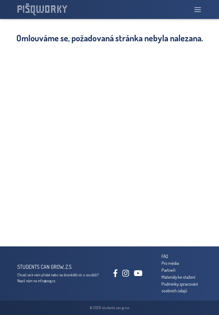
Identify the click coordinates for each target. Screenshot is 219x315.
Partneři (168, 270)
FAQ (165, 256)
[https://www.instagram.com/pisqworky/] (127, 274)
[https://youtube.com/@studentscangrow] (140, 274)
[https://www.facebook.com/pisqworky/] (118, 274)
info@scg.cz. (47, 280)
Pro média (170, 263)
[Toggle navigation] (196, 10)
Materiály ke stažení (178, 277)
